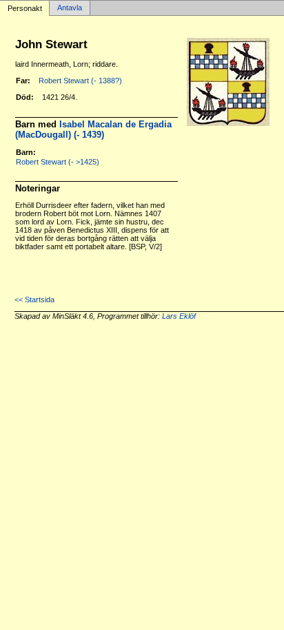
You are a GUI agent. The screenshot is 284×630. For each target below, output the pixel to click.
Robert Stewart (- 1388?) (80, 80)
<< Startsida (34, 299)
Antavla (69, 8)
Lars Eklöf (179, 316)
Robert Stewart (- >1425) (57, 162)
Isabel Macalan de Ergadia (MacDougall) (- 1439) (93, 129)
